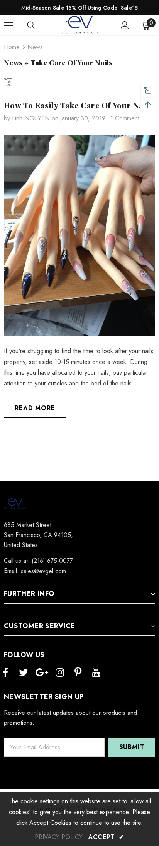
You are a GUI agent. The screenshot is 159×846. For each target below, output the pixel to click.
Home (12, 47)
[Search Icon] (38, 25)
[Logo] (80, 25)
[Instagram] (60, 673)
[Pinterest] (78, 673)
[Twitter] (23, 673)
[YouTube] (96, 673)
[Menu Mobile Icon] (8, 25)
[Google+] (42, 673)
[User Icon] (125, 25)
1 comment (124, 118)
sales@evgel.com (43, 571)
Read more (35, 408)
